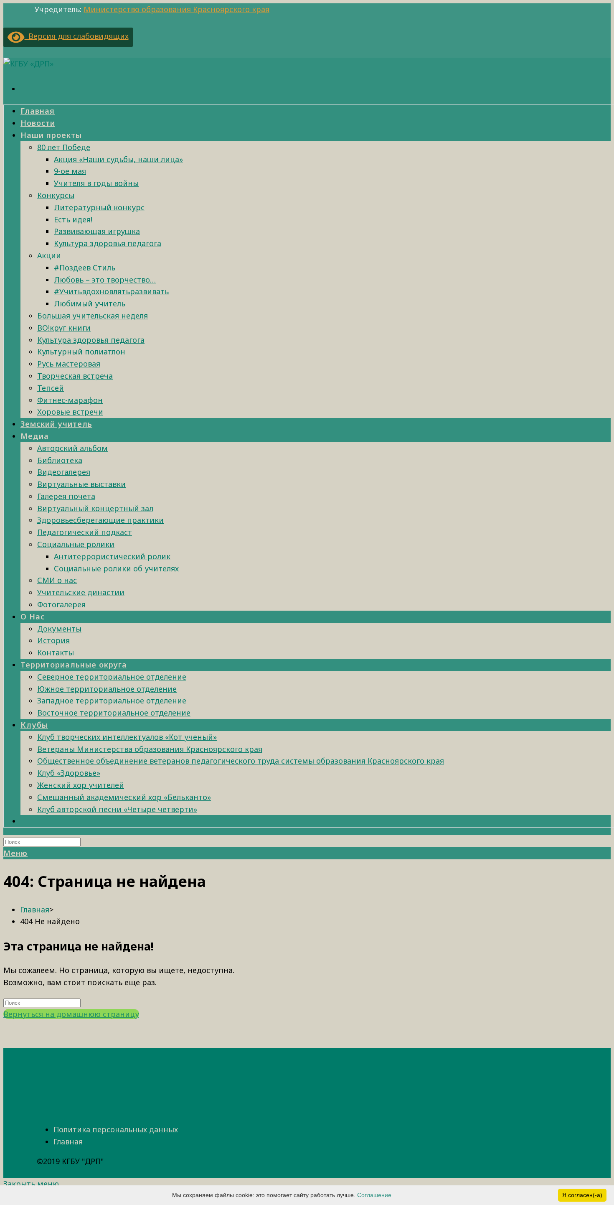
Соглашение (374, 1195)
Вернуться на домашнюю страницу (71, 1014)
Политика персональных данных (115, 1129)
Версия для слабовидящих (77, 36)
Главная (68, 1141)
